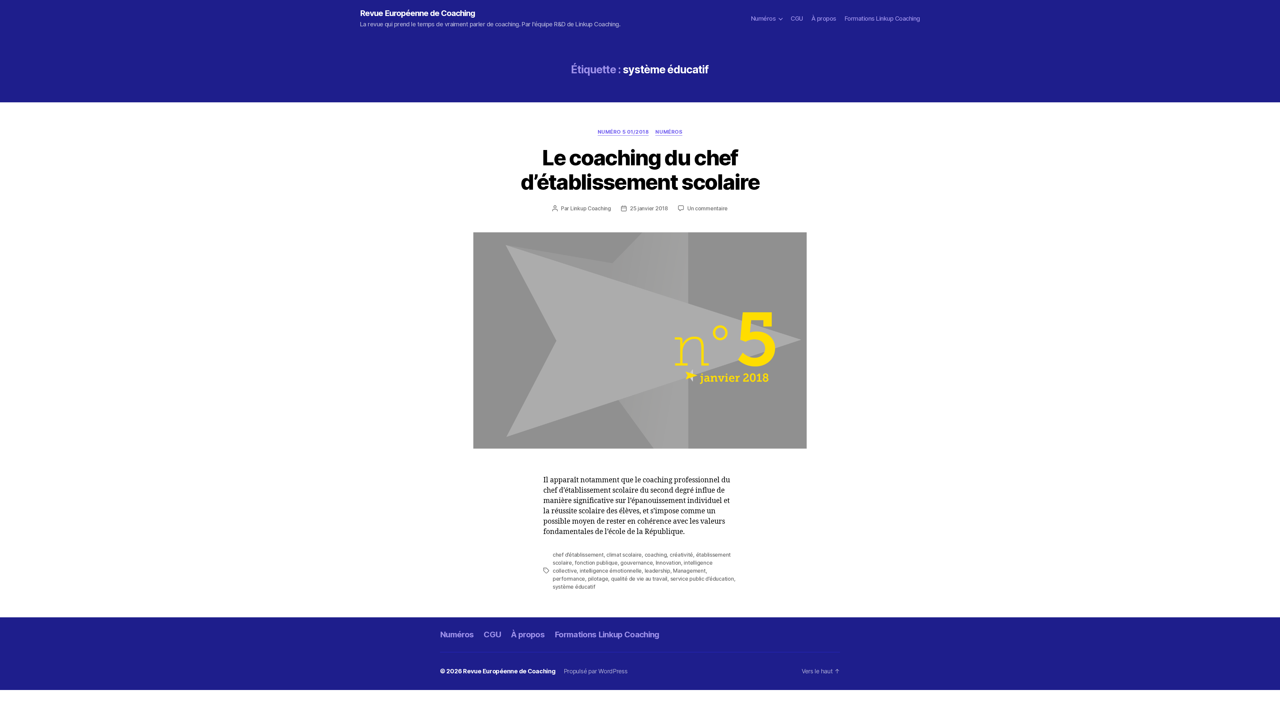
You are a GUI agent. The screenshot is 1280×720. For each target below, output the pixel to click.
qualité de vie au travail (639, 578)
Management (689, 570)
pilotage (598, 578)
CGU (797, 18)
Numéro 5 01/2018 (623, 132)
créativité (681, 554)
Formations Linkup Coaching (882, 18)
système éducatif (574, 586)
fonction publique (596, 562)
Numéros (763, 18)
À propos (823, 18)
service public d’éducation (702, 578)
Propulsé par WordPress (596, 671)
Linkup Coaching (590, 208)
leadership (657, 570)
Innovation (668, 562)
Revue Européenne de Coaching (417, 13)
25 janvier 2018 (649, 208)
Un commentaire (707, 208)
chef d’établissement (578, 554)
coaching (656, 554)
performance (569, 578)
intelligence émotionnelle (611, 570)
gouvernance (636, 562)
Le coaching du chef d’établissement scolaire (640, 170)
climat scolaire (624, 554)
